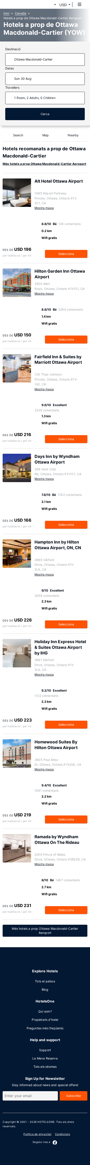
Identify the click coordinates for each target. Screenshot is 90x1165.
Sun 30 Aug (22, 78)
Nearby (73, 135)
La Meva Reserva (45, 1058)
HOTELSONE (45, 1121)
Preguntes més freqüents (45, 1028)
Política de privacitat (37, 1134)
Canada (20, 13)
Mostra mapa (44, 208)
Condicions (62, 1134)
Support (45, 1050)
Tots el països (45, 981)
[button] (49, 5)
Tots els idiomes (45, 1066)
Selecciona (66, 254)
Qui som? (45, 1011)
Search (18, 135)
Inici (6, 13)
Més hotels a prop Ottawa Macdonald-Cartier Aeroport (44, 164)
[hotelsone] (19, 4)
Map (45, 135)
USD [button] (63, 5)
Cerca (45, 114)
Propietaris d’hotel (45, 1019)
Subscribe (73, 1095)
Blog (45, 989)
